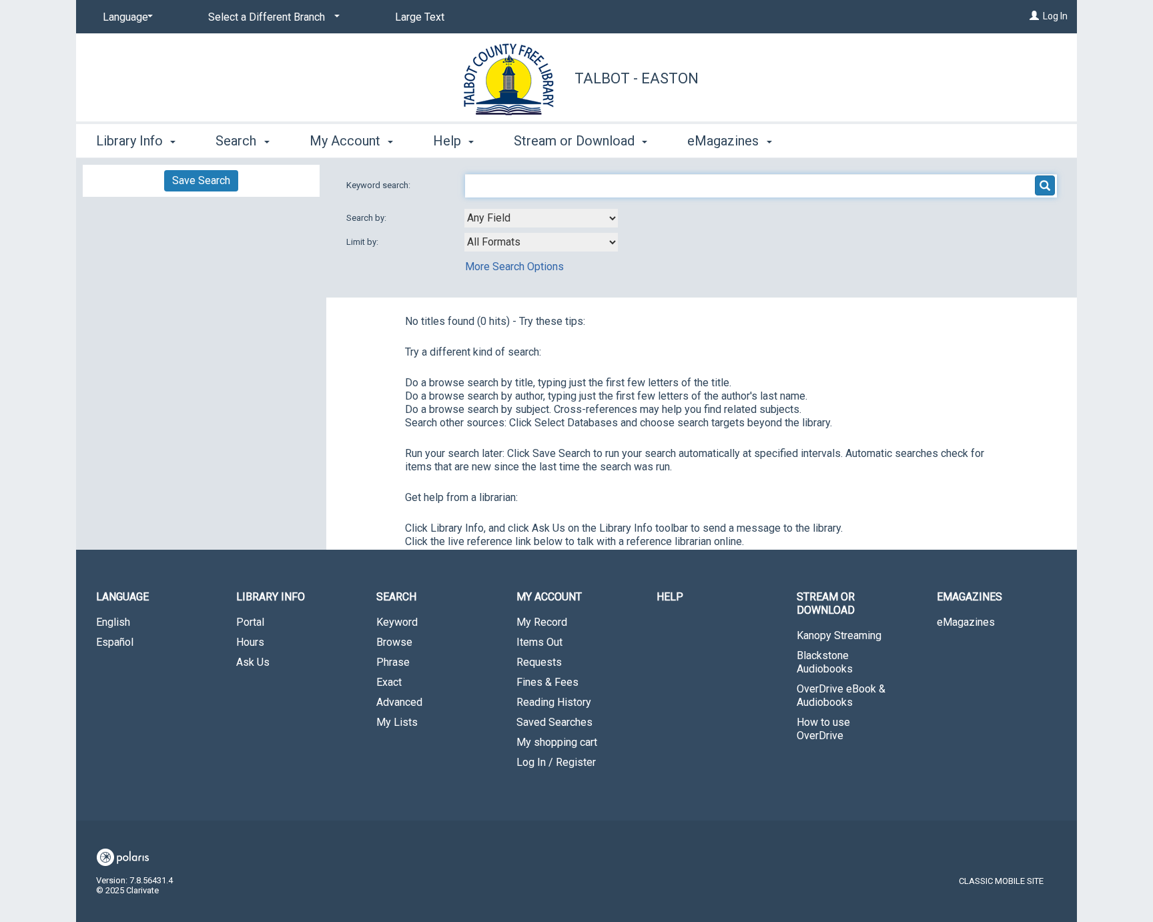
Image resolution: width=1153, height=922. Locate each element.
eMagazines (966, 622)
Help (670, 596)
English (113, 622)
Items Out (539, 642)
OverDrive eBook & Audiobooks (841, 695)
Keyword (397, 622)
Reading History (553, 702)
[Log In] (1034, 16)
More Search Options (514, 266)
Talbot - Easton (636, 78)
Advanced (399, 702)
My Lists (397, 722)
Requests (539, 662)
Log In (1055, 16)
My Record (541, 622)
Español (114, 642)
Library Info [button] (131, 141)
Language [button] (122, 596)
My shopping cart (556, 742)
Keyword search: (379, 185)
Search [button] (238, 141)
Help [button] (448, 141)
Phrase (393, 662)
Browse (394, 642)
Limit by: (363, 242)
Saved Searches (554, 722)
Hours (250, 642)
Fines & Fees (547, 682)
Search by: (367, 218)
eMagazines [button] (724, 141)
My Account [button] (347, 141)
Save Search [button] (201, 180)
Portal (250, 622)
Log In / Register (556, 762)
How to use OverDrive (823, 729)
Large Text (419, 17)
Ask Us (253, 662)
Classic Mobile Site (1001, 881)
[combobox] (541, 218)
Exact (389, 682)
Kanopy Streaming (839, 635)
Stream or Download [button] (576, 141)
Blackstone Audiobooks (825, 662)
